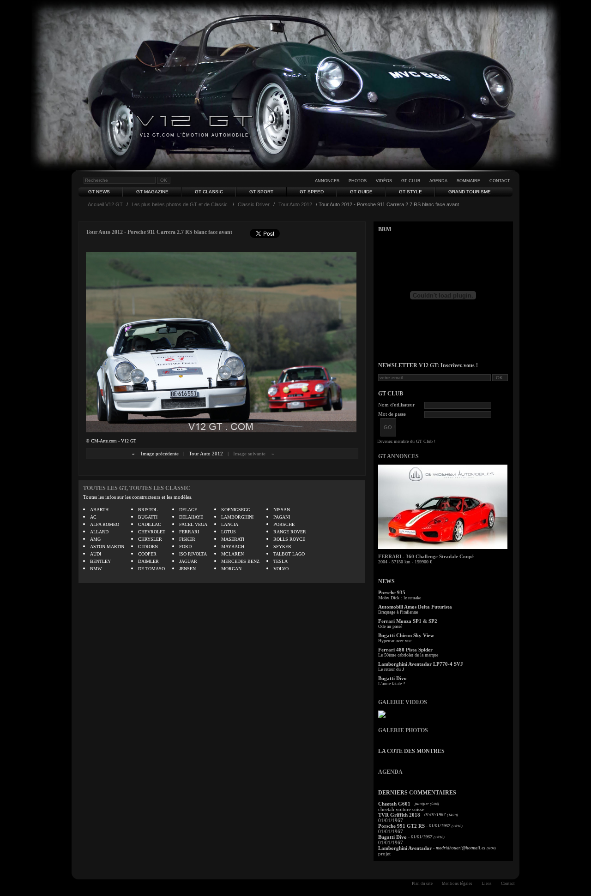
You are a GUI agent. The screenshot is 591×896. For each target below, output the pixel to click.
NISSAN (281, 509)
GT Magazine (152, 191)
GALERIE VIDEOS (402, 702)
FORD (185, 546)
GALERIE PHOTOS (403, 730)
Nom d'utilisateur (396, 404)
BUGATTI (147, 517)
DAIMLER (148, 561)
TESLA (280, 561)
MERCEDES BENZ (240, 561)
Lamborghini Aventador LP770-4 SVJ (420, 664)
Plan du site (422, 883)
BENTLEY (100, 561)
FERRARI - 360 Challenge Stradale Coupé (426, 556)
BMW (96, 568)
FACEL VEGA (193, 524)
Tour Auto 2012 (295, 204)
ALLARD (99, 531)
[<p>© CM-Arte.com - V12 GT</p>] (221, 430)
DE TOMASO (151, 568)
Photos (358, 181)
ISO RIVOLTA (193, 553)
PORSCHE (284, 524)
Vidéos (384, 181)
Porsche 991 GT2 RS (401, 826)
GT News (99, 191)
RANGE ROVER (289, 531)
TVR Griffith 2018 (399, 815)
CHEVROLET (151, 531)
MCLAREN (232, 553)
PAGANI (281, 517)
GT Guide (361, 191)
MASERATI (232, 539)
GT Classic (209, 191)
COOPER (147, 553)
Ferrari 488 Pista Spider (405, 649)
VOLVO (281, 568)
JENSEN (187, 568)
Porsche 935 (391, 592)
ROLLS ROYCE (289, 539)
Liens (487, 883)
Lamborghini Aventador (405, 848)
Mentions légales (457, 883)
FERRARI (189, 531)
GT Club (410, 181)
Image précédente (160, 453)
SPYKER (282, 546)
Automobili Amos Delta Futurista (415, 606)
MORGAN (231, 568)
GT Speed (312, 191)
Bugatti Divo (392, 678)
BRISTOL (147, 509)
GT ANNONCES (398, 456)
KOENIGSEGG (235, 509)
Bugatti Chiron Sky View (406, 635)
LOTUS (228, 531)
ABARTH (99, 509)
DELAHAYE (191, 517)
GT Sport (261, 191)
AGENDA (390, 772)
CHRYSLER (150, 539)
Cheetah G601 (394, 803)
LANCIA (229, 524)
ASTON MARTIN (107, 546)
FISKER (187, 539)
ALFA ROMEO (104, 524)
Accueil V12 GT (105, 204)
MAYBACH (232, 546)
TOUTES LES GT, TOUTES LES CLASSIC (136, 488)
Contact (499, 181)
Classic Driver (254, 204)
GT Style (410, 191)
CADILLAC (149, 524)
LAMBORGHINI (237, 517)
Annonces (327, 181)
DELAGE (188, 509)
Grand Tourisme (469, 191)
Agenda (438, 181)
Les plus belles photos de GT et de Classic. (180, 204)
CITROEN (148, 546)
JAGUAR (188, 561)
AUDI (95, 553)
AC (93, 517)
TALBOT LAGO (289, 553)
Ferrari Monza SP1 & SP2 (407, 621)
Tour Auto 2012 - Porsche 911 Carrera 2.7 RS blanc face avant (159, 232)
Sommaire (468, 181)
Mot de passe (392, 414)
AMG (95, 539)
